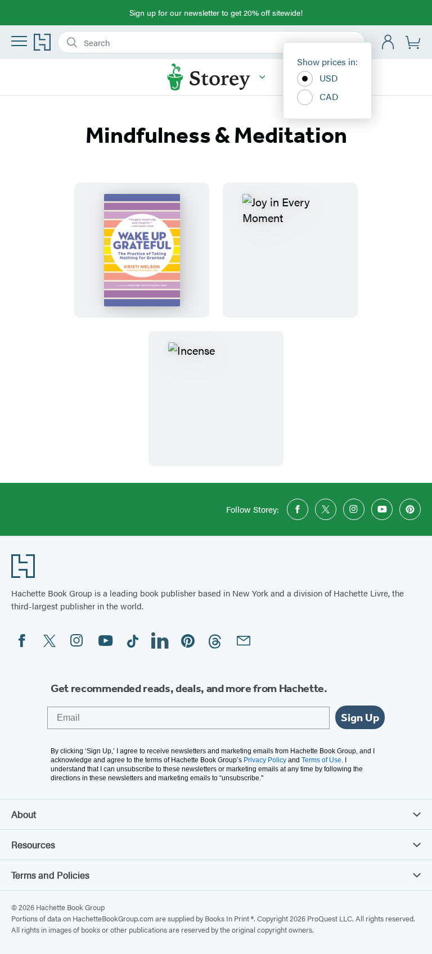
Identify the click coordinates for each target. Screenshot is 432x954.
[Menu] (19, 41)
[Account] (388, 42)
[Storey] (262, 77)
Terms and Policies (50, 874)
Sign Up (360, 717)
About (23, 814)
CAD (329, 96)
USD (329, 77)
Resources (33, 844)
